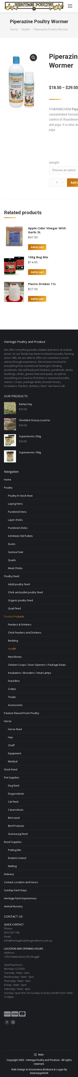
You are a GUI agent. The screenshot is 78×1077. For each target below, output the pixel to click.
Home (7, 479)
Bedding (13, 640)
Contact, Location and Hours (21, 882)
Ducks (11, 544)
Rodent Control (17, 858)
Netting (12, 866)
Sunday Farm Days (15, 890)
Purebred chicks (18, 528)
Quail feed (14, 608)
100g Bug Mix (38, 257)
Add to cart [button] (37, 247)
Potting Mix (14, 850)
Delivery (9, 874)
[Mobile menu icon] (70, 6)
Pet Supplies (11, 777)
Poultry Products (14, 616)
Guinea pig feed (18, 834)
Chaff (11, 745)
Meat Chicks (15, 568)
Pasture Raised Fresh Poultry (21, 713)
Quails (12, 560)
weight (54, 162)
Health (12, 648)
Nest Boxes (15, 656)
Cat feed (13, 801)
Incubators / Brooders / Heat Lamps (29, 673)
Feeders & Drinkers (19, 624)
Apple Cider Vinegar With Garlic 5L (47, 230)
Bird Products (16, 826)
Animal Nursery (13, 906)
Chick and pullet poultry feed (25, 592)
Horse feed (15, 729)
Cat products (15, 809)
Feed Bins (14, 681)
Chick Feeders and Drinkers (24, 632)
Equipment (14, 753)
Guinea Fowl (15, 552)
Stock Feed (10, 769)
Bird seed (14, 818)
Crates (12, 689)
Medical (12, 761)
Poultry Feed (11, 576)
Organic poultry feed (20, 600)
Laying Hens (15, 503)
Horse (7, 721)
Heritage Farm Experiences (20, 898)
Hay (10, 737)
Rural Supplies (13, 842)
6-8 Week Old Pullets (20, 536)
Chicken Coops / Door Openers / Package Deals (37, 665)
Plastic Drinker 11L (42, 284)
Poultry (8, 487)
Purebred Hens (17, 512)
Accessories (15, 705)
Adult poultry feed (19, 584)
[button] (33, 57)
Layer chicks (15, 520)
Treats (12, 697)
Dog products (16, 793)
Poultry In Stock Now (20, 495)
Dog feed (13, 785)
